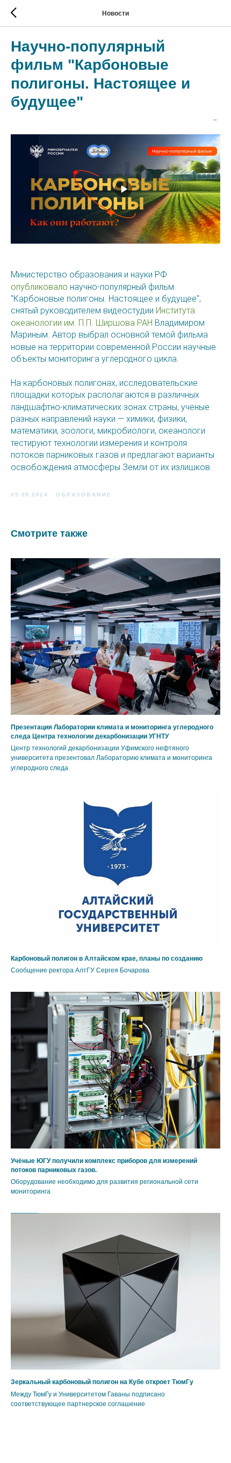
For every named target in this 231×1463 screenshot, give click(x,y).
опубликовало (39, 287)
